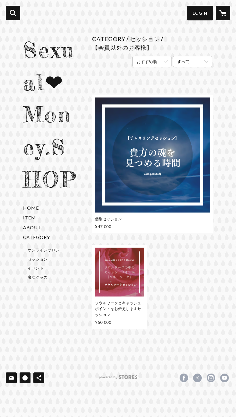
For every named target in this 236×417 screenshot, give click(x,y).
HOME (31, 208)
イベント (36, 268)
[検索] (13, 13)
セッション (38, 259)
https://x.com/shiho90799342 (197, 378)
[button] (200, 13)
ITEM (29, 217)
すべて (183, 61)
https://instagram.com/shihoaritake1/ (211, 378)
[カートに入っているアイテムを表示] (223, 13)
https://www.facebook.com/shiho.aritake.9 (184, 378)
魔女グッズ (38, 277)
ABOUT (32, 227)
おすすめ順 (147, 61)
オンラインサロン (44, 250)
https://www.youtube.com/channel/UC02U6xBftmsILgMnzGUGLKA (224, 378)
